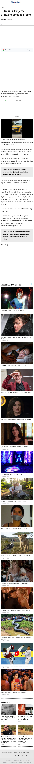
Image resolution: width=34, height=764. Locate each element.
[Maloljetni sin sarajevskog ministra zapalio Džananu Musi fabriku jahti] (25, 709)
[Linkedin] (18, 755)
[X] (22, 755)
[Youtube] (26, 755)
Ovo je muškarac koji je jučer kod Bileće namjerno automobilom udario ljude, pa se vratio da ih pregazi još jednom (8, 739)
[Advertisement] (17, 71)
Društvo (3, 7)
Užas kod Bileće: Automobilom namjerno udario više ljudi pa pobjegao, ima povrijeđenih (25, 739)
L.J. (5, 19)
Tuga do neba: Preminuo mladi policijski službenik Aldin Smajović (8, 718)
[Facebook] (7, 755)
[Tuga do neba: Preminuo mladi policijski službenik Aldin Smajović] (8, 709)
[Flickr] (11, 755)
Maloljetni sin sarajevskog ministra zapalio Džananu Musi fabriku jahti (25, 718)
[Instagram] (15, 755)
